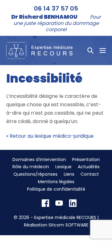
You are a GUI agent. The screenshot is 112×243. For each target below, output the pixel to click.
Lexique (63, 167)
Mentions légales (56, 182)
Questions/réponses (35, 174)
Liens (69, 174)
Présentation (86, 159)
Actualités (89, 167)
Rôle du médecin (30, 167)
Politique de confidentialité (56, 189)
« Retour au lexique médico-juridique (50, 136)
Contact (90, 174)
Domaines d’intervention (39, 159)
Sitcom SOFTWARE (68, 225)
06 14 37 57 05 (56, 8)
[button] (90, 50)
